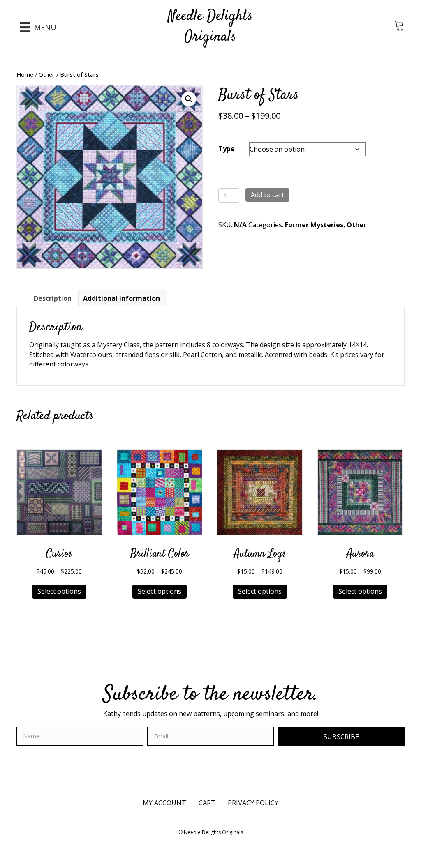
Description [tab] (53, 298)
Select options (59, 591)
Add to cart (267, 194)
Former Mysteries (314, 224)
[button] (188, 99)
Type (226, 148)
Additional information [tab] (121, 298)
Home (24, 74)
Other (47, 74)
